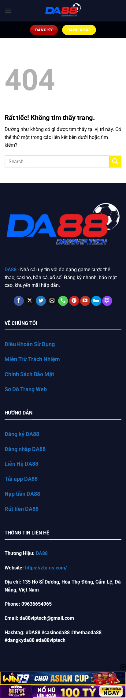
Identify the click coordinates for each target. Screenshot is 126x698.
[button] (8, 10)
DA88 (42, 553)
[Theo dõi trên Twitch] (107, 301)
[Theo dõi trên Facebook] (19, 301)
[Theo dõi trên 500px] (96, 301)
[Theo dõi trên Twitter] (41, 301)
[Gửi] (115, 162)
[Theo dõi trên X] (30, 301)
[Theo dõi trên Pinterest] (74, 301)
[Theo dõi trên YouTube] (85, 301)
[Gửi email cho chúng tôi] (52, 301)
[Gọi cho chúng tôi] (63, 301)
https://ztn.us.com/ (46, 568)
